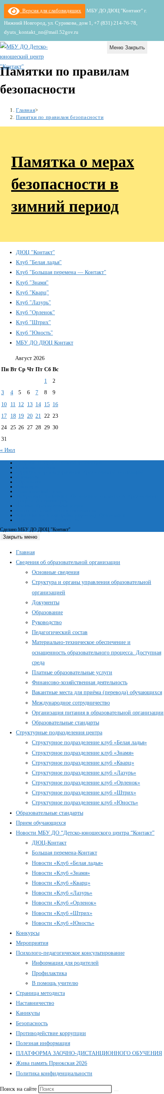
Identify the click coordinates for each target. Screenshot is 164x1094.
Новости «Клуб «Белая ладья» (67, 863)
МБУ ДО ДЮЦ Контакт (44, 343)
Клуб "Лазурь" (33, 303)
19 (21, 416)
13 (30, 404)
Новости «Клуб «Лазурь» (62, 893)
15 (47, 404)
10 (4, 404)
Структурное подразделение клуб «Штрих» (84, 793)
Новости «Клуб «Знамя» (61, 873)
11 (13, 404)
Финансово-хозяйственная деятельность (56, 510)
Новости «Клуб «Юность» (63, 923)
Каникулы (28, 1013)
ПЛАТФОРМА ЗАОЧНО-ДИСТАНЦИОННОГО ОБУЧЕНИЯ (89, 1053)
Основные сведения (35, 467)
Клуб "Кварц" (32, 293)
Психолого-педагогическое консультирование (70, 953)
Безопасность (32, 1023)
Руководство (28, 486)
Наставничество (35, 1003)
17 (4, 416)
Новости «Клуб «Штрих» (62, 913)
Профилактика (49, 973)
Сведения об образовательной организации (59, 462)
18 (13, 416)
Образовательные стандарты (65, 723)
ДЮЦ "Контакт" (35, 252)
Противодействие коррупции (51, 1033)
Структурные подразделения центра (59, 733)
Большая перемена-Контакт (64, 853)
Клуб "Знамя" (32, 283)
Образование (29, 482)
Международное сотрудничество (48, 520)
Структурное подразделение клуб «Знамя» (83, 753)
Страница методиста (40, 993)
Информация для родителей (65, 963)
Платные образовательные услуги (49, 505)
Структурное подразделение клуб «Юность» (85, 803)
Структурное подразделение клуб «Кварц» (83, 763)
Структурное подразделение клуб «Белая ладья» (89, 743)
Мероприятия (32, 943)
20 (30, 416)
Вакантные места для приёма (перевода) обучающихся (70, 515)
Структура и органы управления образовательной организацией (79, 472)
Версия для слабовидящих (50, 11)
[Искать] (116, 1091)
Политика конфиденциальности (54, 1073)
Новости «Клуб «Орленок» (64, 903)
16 (55, 404)
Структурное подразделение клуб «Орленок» (86, 783)
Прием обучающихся (41, 823)
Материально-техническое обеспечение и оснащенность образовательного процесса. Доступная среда (89, 498)
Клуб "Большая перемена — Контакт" (61, 272)
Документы (27, 477)
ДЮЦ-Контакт (49, 843)
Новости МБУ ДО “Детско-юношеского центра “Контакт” (85, 833)
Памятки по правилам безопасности (59, 117)
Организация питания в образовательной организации (98, 713)
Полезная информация (43, 1043)
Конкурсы (27, 933)
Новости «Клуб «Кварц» (61, 883)
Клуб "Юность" (34, 333)
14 (38, 404)
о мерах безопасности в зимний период (72, 184)
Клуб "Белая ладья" (39, 262)
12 (21, 404)
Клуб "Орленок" (35, 312)
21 (38, 416)
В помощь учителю (55, 983)
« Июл (7, 450)
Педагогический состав (39, 491)
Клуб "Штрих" (33, 322)
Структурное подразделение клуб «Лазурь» (84, 773)
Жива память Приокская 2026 (51, 1063)
